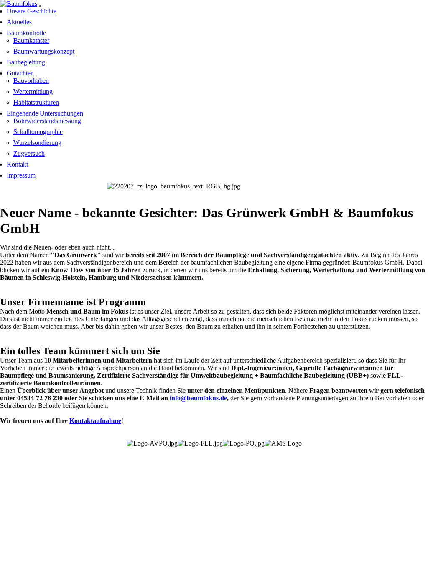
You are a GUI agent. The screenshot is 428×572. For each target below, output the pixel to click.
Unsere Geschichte (31, 11)
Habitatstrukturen (36, 102)
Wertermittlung (33, 91)
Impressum (21, 175)
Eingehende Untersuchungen (45, 113)
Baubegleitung (26, 62)
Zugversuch (29, 153)
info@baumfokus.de (198, 398)
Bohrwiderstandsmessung (47, 120)
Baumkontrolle (26, 32)
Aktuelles (19, 22)
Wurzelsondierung (37, 142)
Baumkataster (31, 40)
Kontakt (17, 164)
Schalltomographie (38, 131)
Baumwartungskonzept (43, 51)
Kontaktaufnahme (95, 420)
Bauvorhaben (31, 80)
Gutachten (20, 73)
